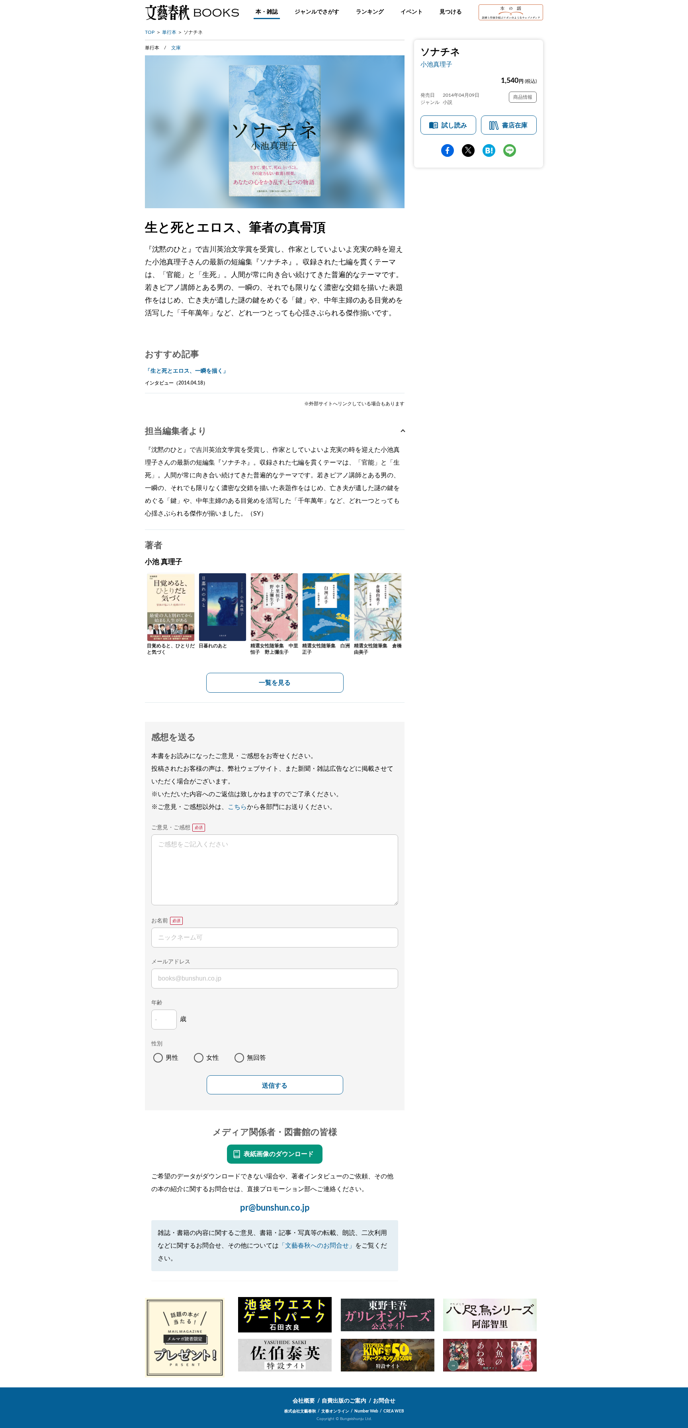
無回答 (256, 1058)
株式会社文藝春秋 (300, 1411)
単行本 (169, 32)
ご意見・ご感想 (170, 827)
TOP (149, 32)
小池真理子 (436, 64)
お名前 (159, 921)
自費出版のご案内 (344, 1401)
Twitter (468, 150)
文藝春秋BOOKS (192, 12)
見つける (451, 12)
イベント (412, 12)
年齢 (156, 1003)
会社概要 (304, 1401)
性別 (156, 1044)
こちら (237, 807)
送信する (274, 1085)
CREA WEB (393, 1411)
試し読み (454, 125)
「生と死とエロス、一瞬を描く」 (187, 371)
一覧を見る (275, 683)
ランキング (370, 12)
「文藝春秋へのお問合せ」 (317, 1245)
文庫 (176, 47)
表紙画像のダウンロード (279, 1154)
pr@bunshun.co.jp (275, 1207)
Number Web (366, 1411)
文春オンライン (335, 1411)
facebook (447, 150)
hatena (489, 150)
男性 (172, 1058)
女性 (212, 1058)
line (509, 150)
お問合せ (384, 1401)
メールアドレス (170, 962)
